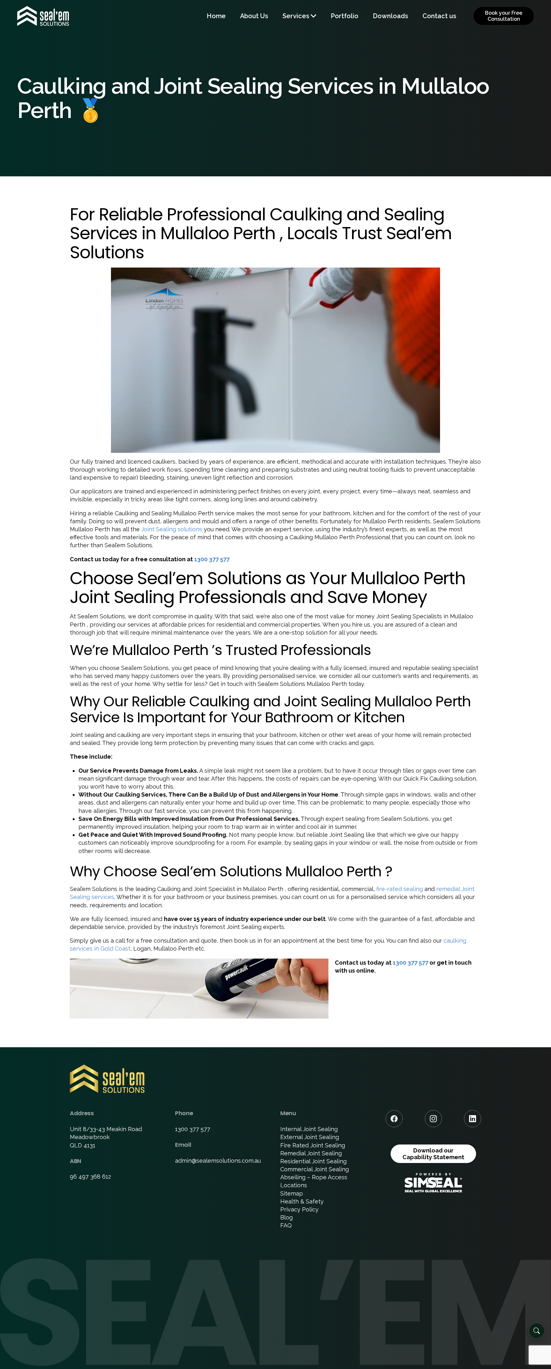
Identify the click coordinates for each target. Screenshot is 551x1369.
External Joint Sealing (309, 1137)
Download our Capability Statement (433, 1154)
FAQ (286, 1225)
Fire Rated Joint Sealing (312, 1145)
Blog (286, 1217)
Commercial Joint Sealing (314, 1169)
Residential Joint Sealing (313, 1161)
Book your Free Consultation (503, 16)
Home (216, 16)
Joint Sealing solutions (171, 529)
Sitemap (291, 1193)
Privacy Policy (299, 1209)
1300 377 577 (212, 559)
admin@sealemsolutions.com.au (218, 1160)
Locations (293, 1185)
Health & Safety (302, 1201)
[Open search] (537, 1331)
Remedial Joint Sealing (311, 1153)
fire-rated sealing (399, 889)
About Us (254, 16)
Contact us (439, 16)
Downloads (390, 16)
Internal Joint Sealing (309, 1129)
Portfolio (344, 16)
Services (296, 16)
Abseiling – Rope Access (313, 1177)
